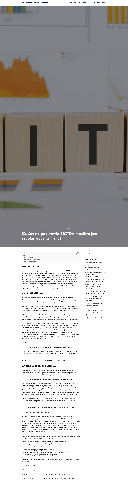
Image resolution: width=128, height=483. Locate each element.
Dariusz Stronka (31, 465)
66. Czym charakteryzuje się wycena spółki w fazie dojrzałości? (94, 313)
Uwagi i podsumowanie (31, 261)
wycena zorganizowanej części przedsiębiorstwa (58, 478)
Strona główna (25, 228)
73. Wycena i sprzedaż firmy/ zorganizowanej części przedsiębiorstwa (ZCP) (94, 267)
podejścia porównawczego (43, 277)
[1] (58, 334)
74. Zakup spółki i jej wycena (94, 262)
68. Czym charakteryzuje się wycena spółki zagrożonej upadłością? (94, 299)
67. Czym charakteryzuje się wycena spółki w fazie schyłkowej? (93, 306)
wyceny (24, 474)
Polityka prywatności (98, 3)
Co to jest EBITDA (29, 258)
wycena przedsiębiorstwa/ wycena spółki (58, 474)
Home (70, 3)
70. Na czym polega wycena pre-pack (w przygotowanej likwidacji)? (95, 286)
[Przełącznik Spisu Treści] (77, 253)
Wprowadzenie (27, 256)
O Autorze (77, 3)
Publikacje (86, 3)
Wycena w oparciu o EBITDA (32, 259)
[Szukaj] (104, 253)
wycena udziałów (27, 478)
